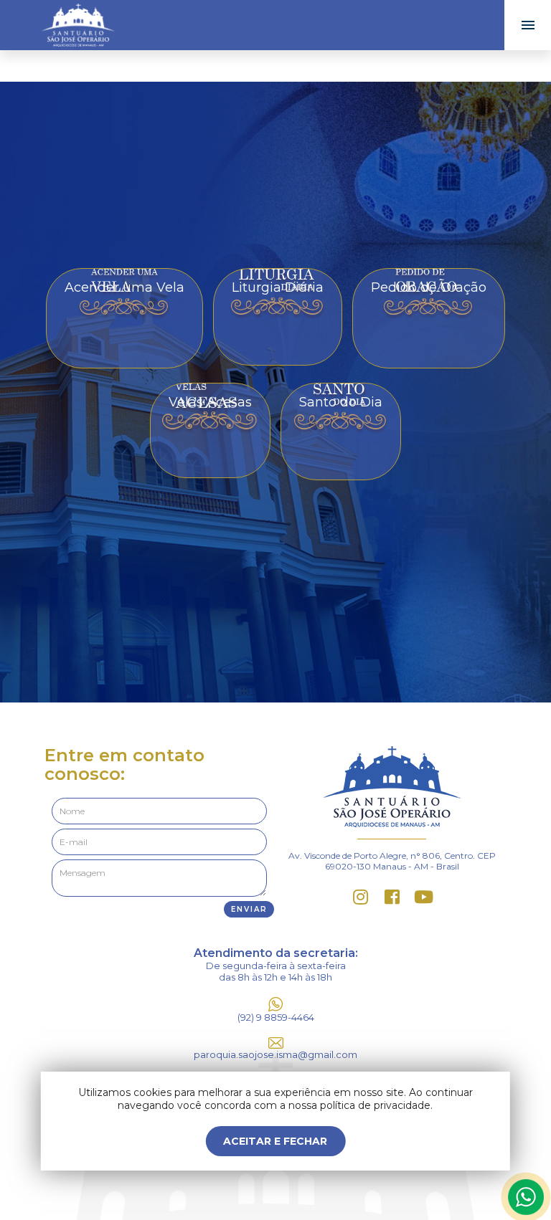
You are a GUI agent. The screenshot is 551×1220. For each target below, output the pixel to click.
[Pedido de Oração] (429, 267)
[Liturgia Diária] (277, 267)
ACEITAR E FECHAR (275, 1141)
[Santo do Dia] (341, 382)
